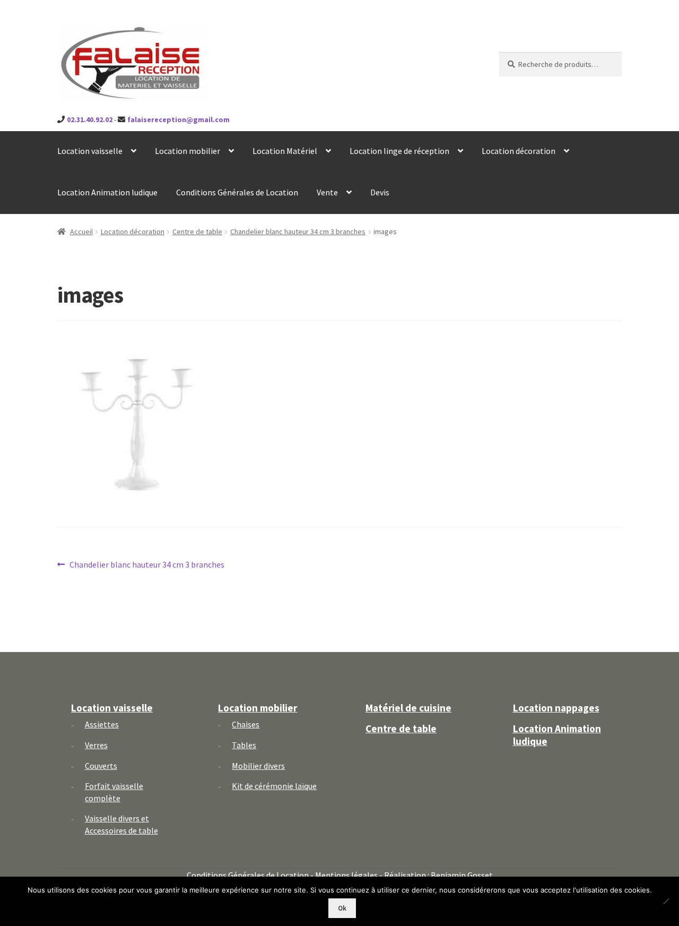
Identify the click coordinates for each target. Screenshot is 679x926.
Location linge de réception (399, 150)
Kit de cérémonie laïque (274, 786)
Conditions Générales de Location (237, 192)
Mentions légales (346, 875)
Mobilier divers (258, 765)
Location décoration (518, 150)
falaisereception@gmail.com (178, 119)
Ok (342, 908)
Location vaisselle (90, 150)
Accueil (81, 231)
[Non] (665, 901)
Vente (327, 192)
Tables (244, 745)
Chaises (245, 724)
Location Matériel (285, 150)
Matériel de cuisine (408, 707)
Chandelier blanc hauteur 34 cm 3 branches (297, 231)
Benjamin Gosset (462, 875)
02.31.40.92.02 (89, 119)
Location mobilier (187, 150)
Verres (96, 745)
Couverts (101, 765)
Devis (379, 192)
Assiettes (102, 724)
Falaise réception (116, 32)
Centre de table (197, 231)
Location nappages (556, 707)
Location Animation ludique (107, 192)
